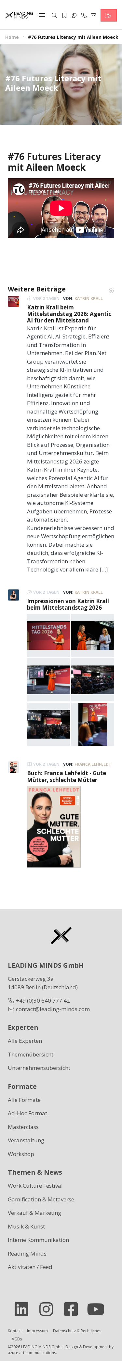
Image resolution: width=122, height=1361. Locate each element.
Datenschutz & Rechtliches (77, 1331)
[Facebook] (73, 1309)
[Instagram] (48, 1309)
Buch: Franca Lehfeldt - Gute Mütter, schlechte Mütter (66, 776)
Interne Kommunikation (38, 1240)
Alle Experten (25, 1040)
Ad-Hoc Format (27, 1113)
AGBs (17, 1339)
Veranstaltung (26, 1140)
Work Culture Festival (35, 1185)
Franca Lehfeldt (93, 764)
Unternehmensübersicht (39, 1068)
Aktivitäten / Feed (30, 1267)
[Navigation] (43, 15)
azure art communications (32, 1352)
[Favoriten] (64, 15)
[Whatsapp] (74, 15)
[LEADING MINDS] (19, 14)
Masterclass (23, 1127)
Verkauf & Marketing (34, 1212)
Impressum (37, 1331)
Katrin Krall (89, 298)
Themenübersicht (30, 1054)
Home (12, 37)
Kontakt (15, 1331)
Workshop (21, 1154)
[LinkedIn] (24, 1309)
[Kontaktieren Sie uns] (109, 15)
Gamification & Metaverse (41, 1199)
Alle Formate (24, 1099)
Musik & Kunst (26, 1226)
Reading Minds (27, 1253)
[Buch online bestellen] (54, 826)
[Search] (54, 15)
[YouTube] (98, 1309)
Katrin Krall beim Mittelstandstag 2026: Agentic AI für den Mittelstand (69, 314)
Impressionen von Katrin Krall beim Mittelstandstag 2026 (68, 604)
